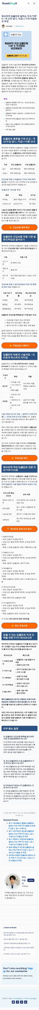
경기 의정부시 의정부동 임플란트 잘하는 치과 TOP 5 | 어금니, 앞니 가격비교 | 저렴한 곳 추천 (21, 841)
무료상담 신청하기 (21, 345)
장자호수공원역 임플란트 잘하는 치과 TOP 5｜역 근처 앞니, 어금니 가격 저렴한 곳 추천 (22, 857)
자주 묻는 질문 (10, 129)
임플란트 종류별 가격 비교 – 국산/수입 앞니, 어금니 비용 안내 (20, 104)
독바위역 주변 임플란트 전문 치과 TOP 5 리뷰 (20, 120)
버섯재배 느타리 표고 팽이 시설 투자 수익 (17, 954)
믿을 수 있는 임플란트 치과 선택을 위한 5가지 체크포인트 (20, 125)
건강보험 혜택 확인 (21, 227)
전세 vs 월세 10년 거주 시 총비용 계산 (16, 939)
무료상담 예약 (21, 458)
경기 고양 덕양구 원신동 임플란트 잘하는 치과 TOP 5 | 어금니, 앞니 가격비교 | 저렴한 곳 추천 (21, 833)
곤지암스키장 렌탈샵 (30, 998)
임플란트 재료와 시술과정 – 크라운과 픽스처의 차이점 (20, 114)
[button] (28, 3)
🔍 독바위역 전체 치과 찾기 (19, 529)
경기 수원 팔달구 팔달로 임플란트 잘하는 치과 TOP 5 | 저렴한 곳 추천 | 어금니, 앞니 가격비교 (22, 825)
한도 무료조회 (21, 625)
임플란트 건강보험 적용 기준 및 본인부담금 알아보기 (20, 109)
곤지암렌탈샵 (18, 998)
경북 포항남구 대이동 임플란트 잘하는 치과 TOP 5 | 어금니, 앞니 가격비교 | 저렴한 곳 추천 (21, 850)
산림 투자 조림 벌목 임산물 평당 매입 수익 (17, 943)
